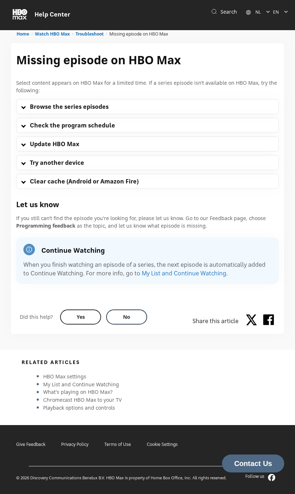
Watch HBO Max (52, 34)
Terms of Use (117, 444)
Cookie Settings (162, 444)
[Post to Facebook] (268, 321)
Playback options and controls (79, 407)
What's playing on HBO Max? (78, 391)
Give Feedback (30, 444)
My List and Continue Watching (184, 273)
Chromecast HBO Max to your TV (82, 399)
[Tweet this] (253, 321)
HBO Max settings (64, 376)
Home (23, 34)
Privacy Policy (74, 444)
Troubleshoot (90, 34)
